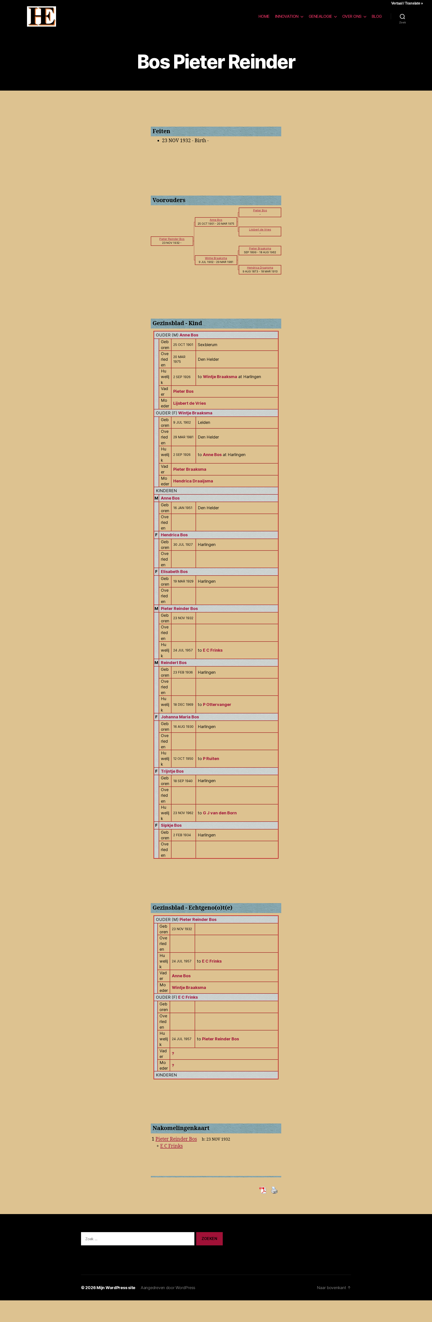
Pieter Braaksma (189, 469)
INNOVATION (287, 16)
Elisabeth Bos (174, 571)
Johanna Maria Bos (180, 717)
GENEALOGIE (320, 16)
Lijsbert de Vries (189, 403)
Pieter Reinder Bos (179, 608)
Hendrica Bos (174, 534)
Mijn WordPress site (116, 1287)
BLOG (377, 16)
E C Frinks (188, 997)
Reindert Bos (174, 662)
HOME (264, 16)
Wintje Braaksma (195, 413)
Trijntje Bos (172, 771)
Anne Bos (189, 335)
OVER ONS (352, 16)
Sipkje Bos (171, 825)
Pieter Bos (183, 391)
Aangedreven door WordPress (168, 1287)
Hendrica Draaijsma (193, 481)
